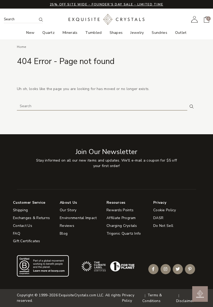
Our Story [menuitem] (68, 210)
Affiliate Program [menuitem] (121, 217)
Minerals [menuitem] (69, 32)
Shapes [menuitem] (116, 32)
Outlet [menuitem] (181, 32)
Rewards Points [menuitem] (120, 210)
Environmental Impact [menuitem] (78, 217)
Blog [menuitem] (64, 233)
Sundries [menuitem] (159, 32)
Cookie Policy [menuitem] (164, 210)
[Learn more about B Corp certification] (43, 265)
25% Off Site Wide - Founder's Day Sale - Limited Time (106, 4)
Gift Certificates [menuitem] (26, 241)
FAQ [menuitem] (16, 233)
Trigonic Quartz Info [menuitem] (123, 233)
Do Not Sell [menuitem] (163, 225)
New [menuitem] (30, 32)
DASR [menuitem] (158, 217)
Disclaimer (185, 300)
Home (21, 47)
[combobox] (20, 19)
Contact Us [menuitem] (22, 225)
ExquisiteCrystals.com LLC (81, 295)
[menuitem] (194, 19)
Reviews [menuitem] (67, 225)
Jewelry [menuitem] (137, 32)
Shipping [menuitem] (20, 210)
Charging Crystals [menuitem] (121, 225)
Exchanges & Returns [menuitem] (31, 217)
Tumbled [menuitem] (93, 32)
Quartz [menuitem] (48, 32)
